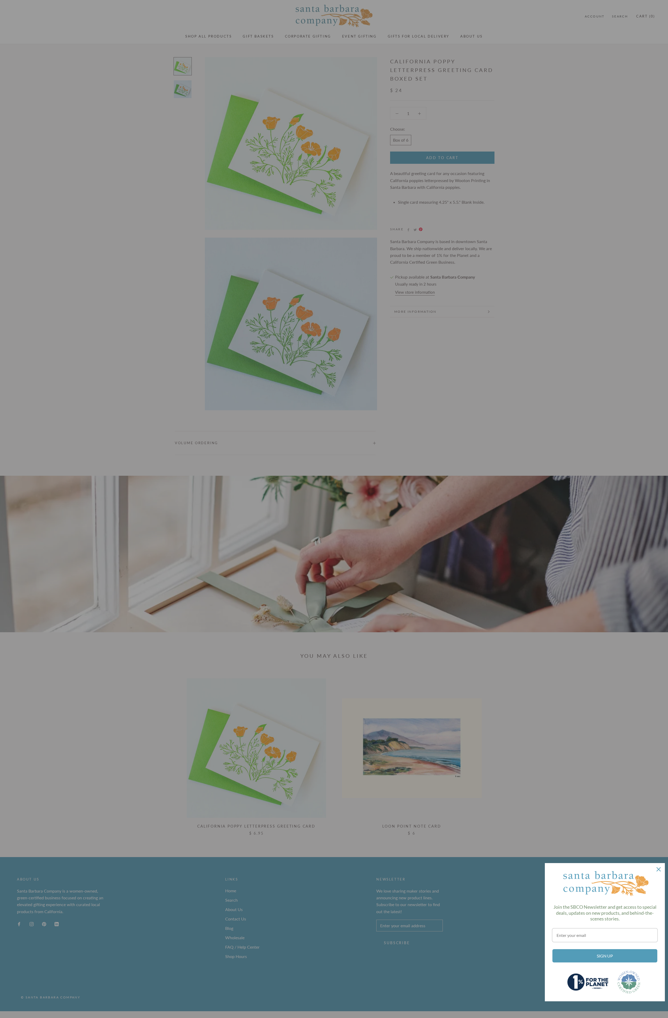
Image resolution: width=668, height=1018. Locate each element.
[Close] (658, 869)
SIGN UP (605, 955)
